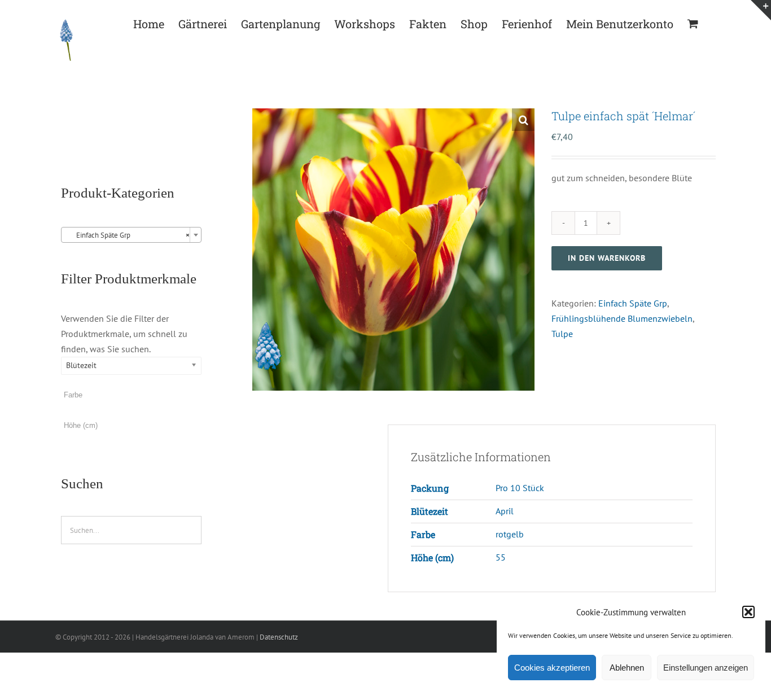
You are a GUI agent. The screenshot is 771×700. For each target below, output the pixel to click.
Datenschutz (279, 637)
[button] (748, 612)
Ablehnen (627, 667)
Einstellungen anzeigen (705, 667)
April (505, 511)
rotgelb (510, 534)
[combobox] (131, 235)
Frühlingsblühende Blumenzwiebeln (622, 318)
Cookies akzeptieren (552, 667)
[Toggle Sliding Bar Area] (761, 10)
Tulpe (562, 333)
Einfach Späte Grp (632, 303)
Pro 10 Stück (520, 487)
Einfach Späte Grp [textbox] (128, 235)
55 (501, 557)
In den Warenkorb (607, 258)
